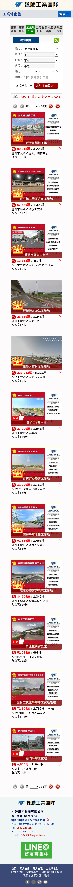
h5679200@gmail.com (32, 835)
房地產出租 (48, 871)
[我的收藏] (45, 882)
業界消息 (36, 875)
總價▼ (25, 96)
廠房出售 (25, 868)
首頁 (14, 868)
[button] (64, 14)
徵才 (46, 875)
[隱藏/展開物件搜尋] (56, 40)
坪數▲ (56, 96)
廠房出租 (38, 868)
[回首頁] (36, 2)
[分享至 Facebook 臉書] (27, 882)
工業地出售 (52, 868)
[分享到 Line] (33, 882)
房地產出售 (32, 871)
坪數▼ (46, 96)
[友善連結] (39, 882)
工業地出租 (16, 871)
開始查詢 (48, 85)
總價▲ (36, 96)
